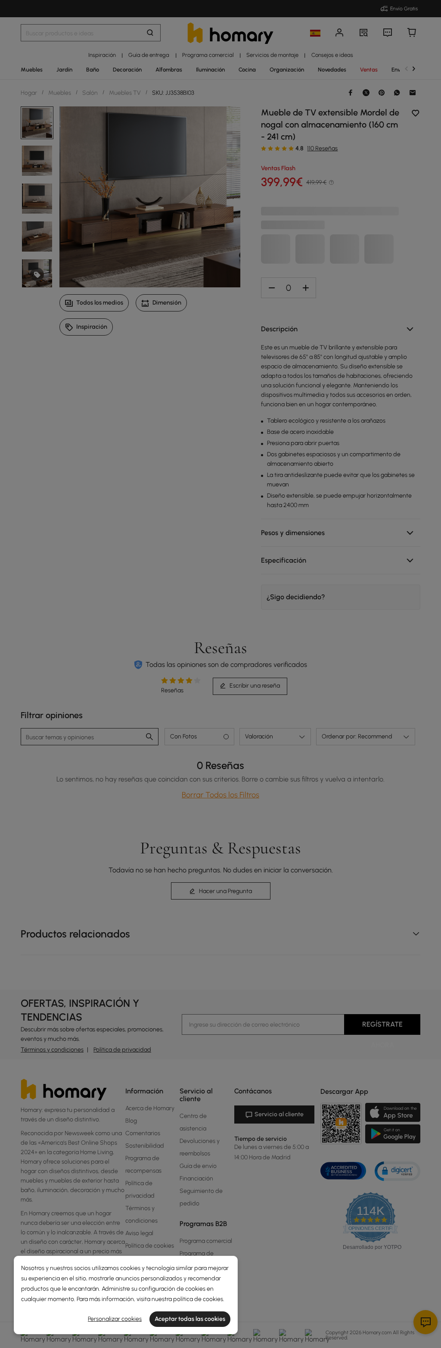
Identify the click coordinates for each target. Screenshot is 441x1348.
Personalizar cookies (115, 1319)
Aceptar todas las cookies (190, 1319)
